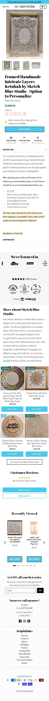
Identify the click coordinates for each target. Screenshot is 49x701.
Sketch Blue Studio (12, 100)
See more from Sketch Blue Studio (24, 462)
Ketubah (6, 360)
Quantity (8, 110)
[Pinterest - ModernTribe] (28, 621)
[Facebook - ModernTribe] (20, 621)
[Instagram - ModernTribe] (24, 621)
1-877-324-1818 (26, 608)
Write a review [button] (24, 490)
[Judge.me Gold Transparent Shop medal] (24, 289)
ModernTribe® (28, 691)
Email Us (24, 605)
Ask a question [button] (24, 496)
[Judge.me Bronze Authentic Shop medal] (36, 289)
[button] (24, 34)
